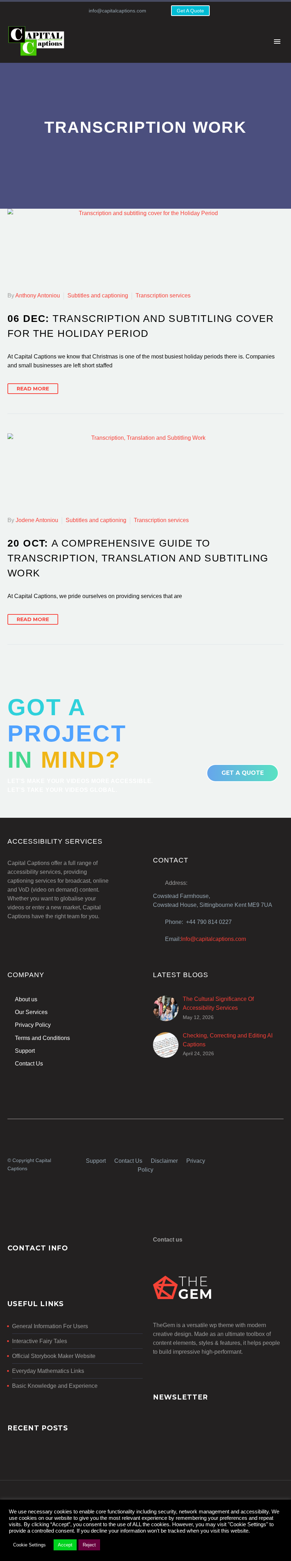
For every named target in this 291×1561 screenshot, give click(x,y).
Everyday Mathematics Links (48, 1371)
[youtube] (281, 1159)
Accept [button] (65, 1545)
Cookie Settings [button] (29, 1545)
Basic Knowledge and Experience (55, 1386)
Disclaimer (164, 1161)
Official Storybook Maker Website (53, 1356)
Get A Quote (190, 10)
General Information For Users (50, 1326)
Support (96, 1161)
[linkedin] (255, 1159)
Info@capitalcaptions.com (213, 939)
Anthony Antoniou (37, 295)
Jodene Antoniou (37, 520)
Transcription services (163, 295)
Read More (33, 388)
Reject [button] (89, 1545)
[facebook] (242, 1159)
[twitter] (268, 1159)
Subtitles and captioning (97, 295)
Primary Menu (277, 41)
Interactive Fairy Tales (39, 1341)
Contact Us (128, 1161)
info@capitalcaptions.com (117, 10)
